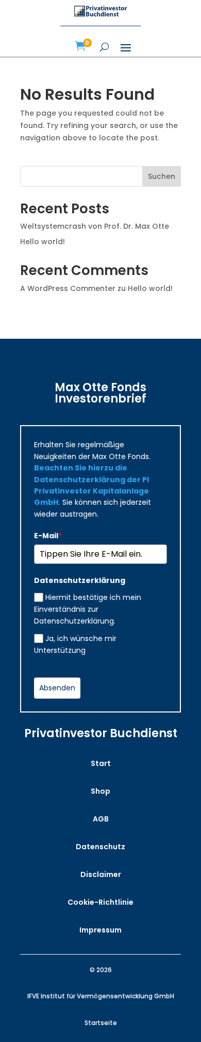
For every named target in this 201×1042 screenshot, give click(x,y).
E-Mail (48, 536)
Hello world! (42, 241)
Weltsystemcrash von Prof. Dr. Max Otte (94, 226)
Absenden (57, 688)
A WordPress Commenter (67, 288)
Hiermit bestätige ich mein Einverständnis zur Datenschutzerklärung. (87, 609)
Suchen (161, 176)
